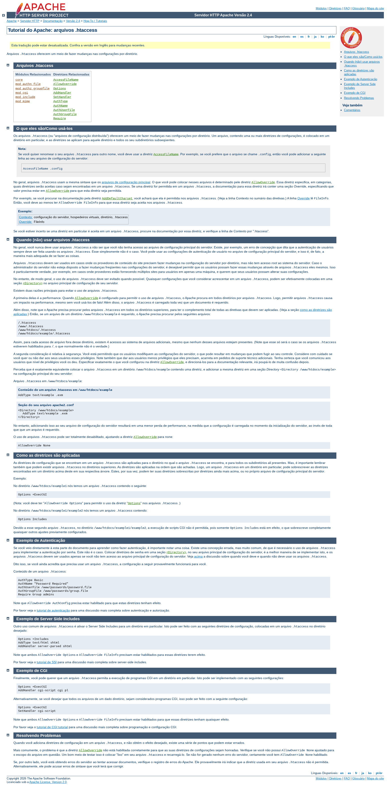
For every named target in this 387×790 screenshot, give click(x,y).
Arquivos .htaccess (356, 52)
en (294, 36)
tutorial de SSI (47, 662)
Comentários (352, 110)
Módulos (321, 8)
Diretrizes (335, 8)
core (19, 80)
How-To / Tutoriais (95, 21)
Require (59, 118)
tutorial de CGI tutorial (52, 727)
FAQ (347, 8)
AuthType (60, 101)
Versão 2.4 (73, 21)
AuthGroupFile (65, 114)
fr (309, 36)
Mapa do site (375, 8)
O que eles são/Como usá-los (363, 56)
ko (322, 36)
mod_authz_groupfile (32, 88)
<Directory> (33, 283)
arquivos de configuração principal (126, 182)
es (301, 36)
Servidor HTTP (29, 21)
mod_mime (22, 101)
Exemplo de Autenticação (360, 79)
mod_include (25, 97)
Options (59, 88)
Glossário (358, 8)
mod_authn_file (28, 84)
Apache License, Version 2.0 (48, 782)
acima (198, 556)
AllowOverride (65, 84)
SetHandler (62, 97)
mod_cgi (21, 93)
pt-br (331, 36)
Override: (25, 222)
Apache (12, 21)
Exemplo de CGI (355, 93)
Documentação (52, 21)
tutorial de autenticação (53, 610)
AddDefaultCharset (117, 198)
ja (315, 36)
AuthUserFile (64, 110)
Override (303, 198)
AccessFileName (65, 80)
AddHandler (62, 93)
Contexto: (26, 217)
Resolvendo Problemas (359, 98)
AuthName (60, 106)
